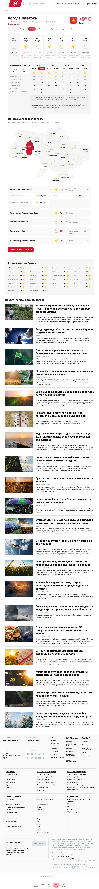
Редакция (53, 740)
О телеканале (54, 748)
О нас (52, 737)
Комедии (39, 807)
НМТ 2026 (70, 806)
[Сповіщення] (83, 3)
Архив (84, 752)
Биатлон (39, 829)
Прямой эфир (10, 779)
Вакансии (85, 745)
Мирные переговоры (43, 779)
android (57, 867)
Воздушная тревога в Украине (46, 782)
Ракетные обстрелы (43, 774)
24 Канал (7, 11)
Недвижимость (11, 819)
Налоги (8, 810)
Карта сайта (85, 755)
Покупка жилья (11, 824)
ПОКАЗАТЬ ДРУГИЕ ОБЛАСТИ (21, 249)
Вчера (32, 29)
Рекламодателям (55, 754)
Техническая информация (86, 738)
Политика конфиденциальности (72, 738)
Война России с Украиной (46, 772)
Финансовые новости (13, 804)
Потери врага (41, 790)
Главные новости (11, 774)
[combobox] (40, 4)
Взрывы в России (42, 787)
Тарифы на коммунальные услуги (16, 807)
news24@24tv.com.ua (10, 740)
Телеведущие (54, 751)
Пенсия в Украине (11, 812)
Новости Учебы (73, 797)
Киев (58, 3)
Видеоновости (10, 782)
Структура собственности (86, 749)
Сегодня (12, 29)
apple (68, 867)
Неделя (53, 29)
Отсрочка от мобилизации (75, 785)
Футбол (39, 824)
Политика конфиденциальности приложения (72, 750)
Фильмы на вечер (42, 804)
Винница (71, 3)
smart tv (78, 867)
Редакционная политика (54, 744)
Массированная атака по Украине (47, 785)
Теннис (39, 827)
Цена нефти (10, 799)
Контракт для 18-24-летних (75, 782)
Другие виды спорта (43, 832)
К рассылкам (38, 843)
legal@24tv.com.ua (74, 859)
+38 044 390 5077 (33, 740)
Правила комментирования (71, 761)
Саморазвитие (72, 809)
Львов (64, 3)
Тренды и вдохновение (13, 827)
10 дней (63, 29)
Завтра (22, 29)
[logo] (15, 3)
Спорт (39, 819)
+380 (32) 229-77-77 (63, 857)
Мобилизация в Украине (76, 772)
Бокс (38, 821)
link (28, 754)
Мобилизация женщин (74, 779)
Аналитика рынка (11, 821)
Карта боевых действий (44, 777)
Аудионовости (10, 785)
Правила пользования (57, 757)
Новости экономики (13, 797)
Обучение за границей (74, 812)
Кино (38, 797)
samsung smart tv (90, 867)
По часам (42, 29)
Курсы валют (10, 802)
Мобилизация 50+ (73, 777)
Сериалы (39, 810)
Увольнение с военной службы (77, 774)
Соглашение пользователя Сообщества (70, 756)
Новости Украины (11, 777)
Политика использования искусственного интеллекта (71, 743)
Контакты (85, 741)
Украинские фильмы (43, 802)
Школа (69, 804)
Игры (83, 759)
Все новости (10, 772)
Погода (8, 787)
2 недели (74, 29)
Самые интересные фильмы (45, 799)
